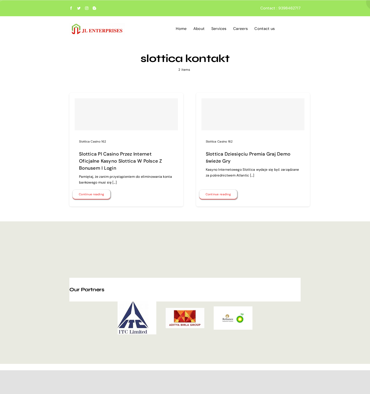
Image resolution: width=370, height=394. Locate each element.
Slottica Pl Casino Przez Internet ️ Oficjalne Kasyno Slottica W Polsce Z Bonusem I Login (120, 161)
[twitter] (79, 8)
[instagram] (86, 8)
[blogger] (94, 8)
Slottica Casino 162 (92, 141)
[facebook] (71, 8)
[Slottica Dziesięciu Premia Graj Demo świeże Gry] (253, 114)
